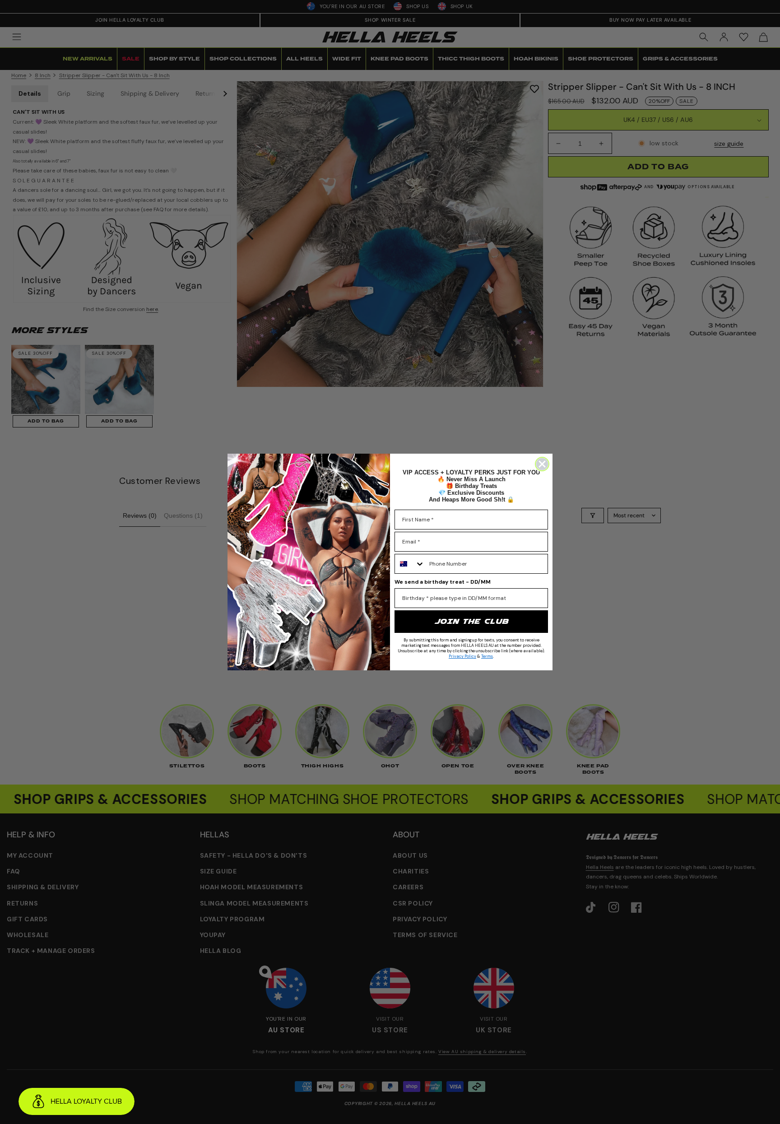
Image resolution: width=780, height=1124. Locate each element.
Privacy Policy (462, 656)
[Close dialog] (542, 464)
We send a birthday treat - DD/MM (443, 581)
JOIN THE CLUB (471, 621)
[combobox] (410, 563)
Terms (487, 656)
